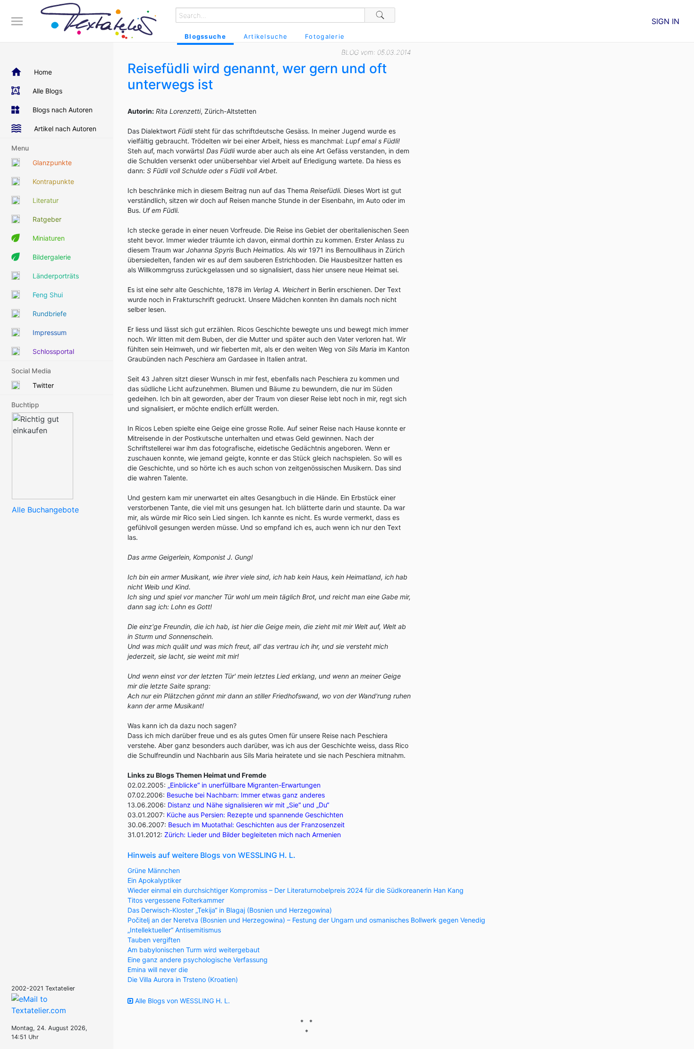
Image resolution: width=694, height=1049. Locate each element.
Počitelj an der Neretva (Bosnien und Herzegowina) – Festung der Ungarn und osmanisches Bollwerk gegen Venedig (306, 920)
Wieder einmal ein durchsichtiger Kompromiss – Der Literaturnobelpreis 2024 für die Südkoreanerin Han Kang (295, 890)
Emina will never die (157, 969)
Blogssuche (205, 36)
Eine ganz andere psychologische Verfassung (197, 960)
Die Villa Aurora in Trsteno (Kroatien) (182, 979)
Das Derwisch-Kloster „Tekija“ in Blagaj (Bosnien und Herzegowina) (229, 910)
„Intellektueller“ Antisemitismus (174, 930)
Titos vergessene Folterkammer (175, 900)
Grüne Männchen (153, 870)
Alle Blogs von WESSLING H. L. (181, 1001)
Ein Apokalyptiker (154, 880)
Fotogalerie (325, 36)
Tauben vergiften (153, 940)
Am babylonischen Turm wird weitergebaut (193, 950)
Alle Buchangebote (45, 509)
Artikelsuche (266, 36)
